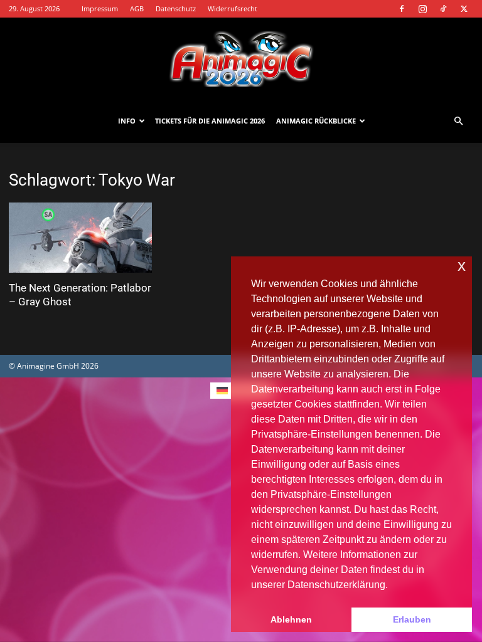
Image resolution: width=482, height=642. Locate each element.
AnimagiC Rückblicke (316, 120)
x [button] (462, 265)
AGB (137, 8)
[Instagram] (422, 9)
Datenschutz (176, 8)
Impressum (100, 8)
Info (127, 120)
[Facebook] (401, 9)
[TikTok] (443, 9)
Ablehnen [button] (291, 619)
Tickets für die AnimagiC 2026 (210, 120)
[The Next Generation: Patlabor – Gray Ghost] (80, 238)
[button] (458, 121)
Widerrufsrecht (232, 8)
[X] (463, 9)
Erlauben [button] (412, 619)
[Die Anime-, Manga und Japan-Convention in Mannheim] (241, 59)
